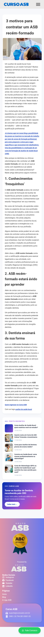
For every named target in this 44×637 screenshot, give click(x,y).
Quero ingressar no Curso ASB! (16, 405)
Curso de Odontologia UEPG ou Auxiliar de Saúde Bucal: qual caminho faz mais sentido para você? (25, 469)
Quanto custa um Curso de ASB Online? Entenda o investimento (25, 436)
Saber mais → (12, 504)
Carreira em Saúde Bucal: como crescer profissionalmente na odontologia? (25, 456)
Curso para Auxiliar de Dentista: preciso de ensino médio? (25, 446)
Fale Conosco (31, 630)
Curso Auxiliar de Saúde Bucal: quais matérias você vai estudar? (26, 426)
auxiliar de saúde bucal (23, 409)
